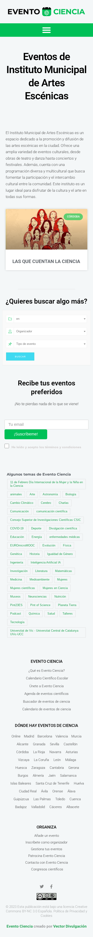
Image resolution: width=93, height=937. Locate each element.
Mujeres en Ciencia (55, 588)
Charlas (64, 502)
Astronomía (50, 494)
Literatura (41, 571)
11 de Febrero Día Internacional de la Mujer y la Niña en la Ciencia (46, 483)
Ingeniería (16, 562)
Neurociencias (37, 596)
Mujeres (62, 579)
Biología (70, 494)
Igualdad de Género (60, 554)
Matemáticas (63, 571)
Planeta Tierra (67, 605)
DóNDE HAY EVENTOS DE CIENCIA (46, 725)
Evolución (48, 545)
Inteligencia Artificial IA (46, 562)
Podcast (15, 613)
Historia (35, 554)
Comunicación (19, 511)
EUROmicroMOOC (22, 545)
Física (67, 545)
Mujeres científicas (22, 588)
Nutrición (60, 596)
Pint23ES (16, 605)
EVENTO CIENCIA (47, 661)
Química (34, 613)
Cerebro (46, 502)
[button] (46, 30)
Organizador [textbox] (24, 331)
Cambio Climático (21, 502)
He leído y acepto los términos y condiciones (46, 447)
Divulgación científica (63, 528)
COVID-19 (16, 528)
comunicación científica (51, 511)
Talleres (68, 613)
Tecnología (17, 622)
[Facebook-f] (51, 887)
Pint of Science (40, 605)
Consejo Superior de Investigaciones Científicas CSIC (45, 520)
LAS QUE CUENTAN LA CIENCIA (46, 261)
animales (16, 494)
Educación (17, 537)
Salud (51, 613)
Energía (37, 537)
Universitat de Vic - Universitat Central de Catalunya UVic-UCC (44, 632)
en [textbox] (17, 318)
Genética (16, 554)
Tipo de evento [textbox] (26, 344)
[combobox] (50, 319)
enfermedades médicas (64, 537)
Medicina (16, 579)
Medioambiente (39, 579)
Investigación (19, 571)
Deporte (36, 528)
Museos (15, 596)
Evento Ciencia (20, 926)
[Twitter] (42, 887)
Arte (32, 494)
